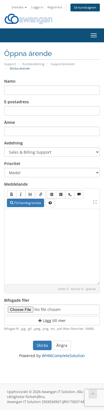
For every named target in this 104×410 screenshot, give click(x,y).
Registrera (54, 7)
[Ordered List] (60, 194)
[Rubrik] (30, 194)
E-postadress (16, 101)
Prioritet (12, 163)
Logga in (37, 7)
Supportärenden (63, 64)
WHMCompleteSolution (63, 355)
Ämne (9, 122)
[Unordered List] (51, 194)
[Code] (70, 194)
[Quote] (79, 194)
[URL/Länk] (40, 194)
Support (10, 64)
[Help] (50, 203)
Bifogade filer (16, 300)
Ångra (61, 345)
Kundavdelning (33, 64)
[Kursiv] (21, 194)
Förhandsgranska (27, 202)
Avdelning (13, 143)
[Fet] (11, 194)
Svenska (18, 7)
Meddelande (16, 184)
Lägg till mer (54, 320)
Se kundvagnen (85, 7)
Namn (10, 81)
